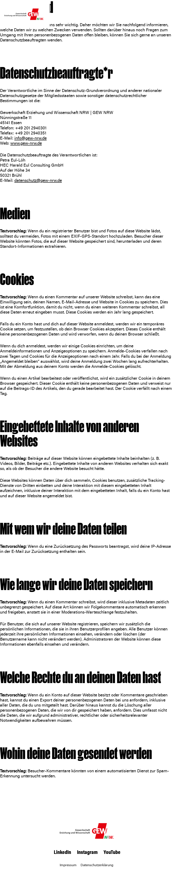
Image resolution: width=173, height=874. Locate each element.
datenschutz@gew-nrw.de (38, 180)
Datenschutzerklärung (97, 865)
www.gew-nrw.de (26, 143)
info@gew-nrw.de (30, 138)
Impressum (68, 865)
